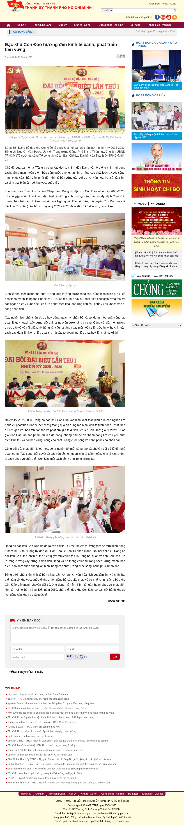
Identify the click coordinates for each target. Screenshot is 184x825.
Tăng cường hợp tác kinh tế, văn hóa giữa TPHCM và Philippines (42, 722)
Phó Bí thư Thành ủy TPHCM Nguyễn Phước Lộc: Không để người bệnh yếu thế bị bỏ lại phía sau (59, 759)
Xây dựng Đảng (43, 24)
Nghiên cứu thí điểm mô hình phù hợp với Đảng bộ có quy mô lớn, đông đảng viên (51, 703)
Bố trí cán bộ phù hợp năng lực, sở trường (30, 736)
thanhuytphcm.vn (78, 821)
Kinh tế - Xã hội (82, 24)
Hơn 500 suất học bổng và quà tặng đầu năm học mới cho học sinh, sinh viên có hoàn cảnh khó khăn (61, 712)
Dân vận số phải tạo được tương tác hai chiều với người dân (40, 754)
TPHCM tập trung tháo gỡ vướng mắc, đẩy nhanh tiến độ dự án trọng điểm (47, 708)
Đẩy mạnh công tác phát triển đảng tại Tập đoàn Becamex (38, 694)
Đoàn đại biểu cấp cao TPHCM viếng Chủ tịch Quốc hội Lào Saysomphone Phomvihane (53, 768)
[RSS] (174, 17)
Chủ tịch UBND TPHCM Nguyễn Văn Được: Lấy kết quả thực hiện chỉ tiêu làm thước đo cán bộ (58, 740)
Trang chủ (26, 793)
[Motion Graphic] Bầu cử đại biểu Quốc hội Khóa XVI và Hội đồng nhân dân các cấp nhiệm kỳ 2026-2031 (156, 254)
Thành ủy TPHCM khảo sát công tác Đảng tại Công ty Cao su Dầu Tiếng (45, 750)
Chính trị (22, 24)
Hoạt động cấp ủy (150, 95)
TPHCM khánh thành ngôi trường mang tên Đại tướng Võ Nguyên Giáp (45, 773)
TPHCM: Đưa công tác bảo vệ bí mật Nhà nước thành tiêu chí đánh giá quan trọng (51, 717)
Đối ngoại (135, 24)
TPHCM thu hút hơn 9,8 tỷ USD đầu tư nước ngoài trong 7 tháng (41, 745)
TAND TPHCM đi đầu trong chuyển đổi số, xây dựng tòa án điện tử (42, 778)
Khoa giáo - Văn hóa (160, 24)
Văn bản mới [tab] (143, 276)
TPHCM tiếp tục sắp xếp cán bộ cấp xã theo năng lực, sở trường (42, 731)
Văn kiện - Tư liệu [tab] (163, 276)
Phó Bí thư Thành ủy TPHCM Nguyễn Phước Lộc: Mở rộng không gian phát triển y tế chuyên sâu (59, 782)
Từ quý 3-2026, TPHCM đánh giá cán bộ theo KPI (34, 726)
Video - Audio (169, 3)
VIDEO (142, 203)
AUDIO (160, 203)
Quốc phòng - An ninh (111, 24)
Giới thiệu (154, 3)
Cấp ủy (63, 24)
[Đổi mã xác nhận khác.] (85, 657)
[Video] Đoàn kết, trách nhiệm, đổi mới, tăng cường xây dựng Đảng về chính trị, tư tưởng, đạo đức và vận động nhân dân (156, 265)
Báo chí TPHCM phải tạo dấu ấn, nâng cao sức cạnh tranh (38, 698)
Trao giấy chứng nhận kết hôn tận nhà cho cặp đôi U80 (156, 136)
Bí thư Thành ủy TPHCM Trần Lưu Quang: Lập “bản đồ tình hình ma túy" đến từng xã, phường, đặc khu (62, 764)
